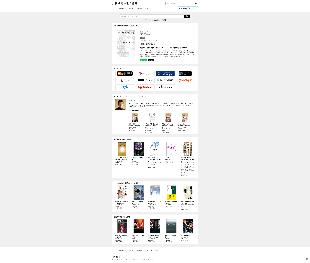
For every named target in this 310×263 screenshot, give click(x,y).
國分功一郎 (143, 31)
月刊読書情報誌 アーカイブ (187, 8)
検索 (196, 3)
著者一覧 (131, 8)
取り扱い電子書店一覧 (142, 8)
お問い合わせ (154, 250)
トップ (114, 8)
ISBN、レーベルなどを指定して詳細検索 (155, 20)
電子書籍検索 (122, 8)
